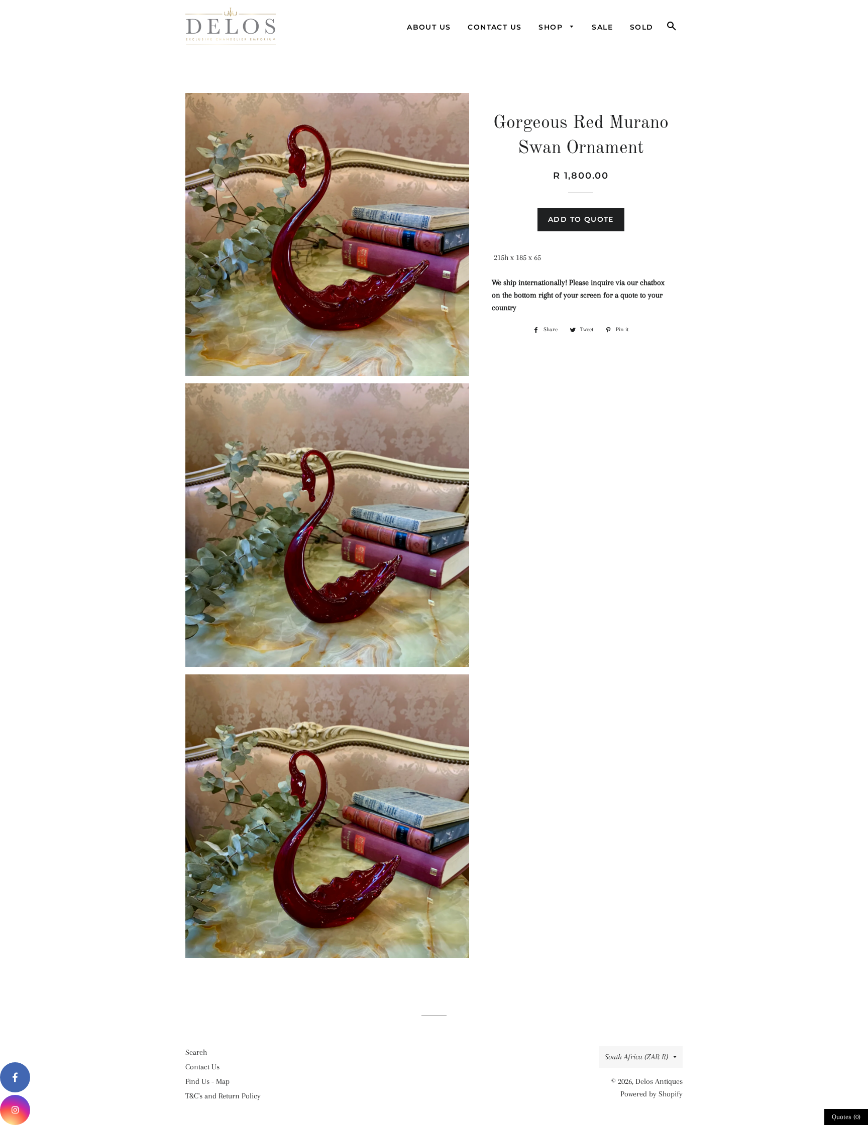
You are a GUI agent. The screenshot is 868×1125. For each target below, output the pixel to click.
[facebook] (15, 1077)
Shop (551, 27)
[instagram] (15, 1110)
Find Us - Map (207, 1081)
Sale (602, 27)
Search (196, 1052)
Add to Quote (581, 219)
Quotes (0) (846, 1116)
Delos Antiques (659, 1081)
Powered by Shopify (651, 1093)
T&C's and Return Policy (223, 1095)
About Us (429, 27)
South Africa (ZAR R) (636, 1056)
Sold (642, 27)
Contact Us (494, 27)
